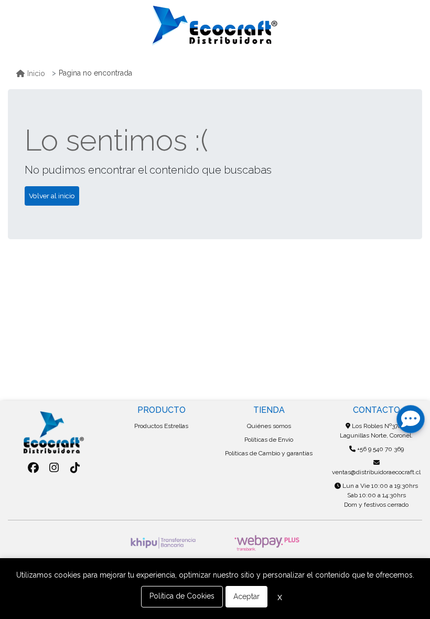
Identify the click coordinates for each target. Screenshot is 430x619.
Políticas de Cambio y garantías (269, 453)
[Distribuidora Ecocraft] (215, 26)
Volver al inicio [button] (52, 195)
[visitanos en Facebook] (33, 467)
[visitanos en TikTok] (75, 467)
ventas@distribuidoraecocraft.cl (376, 472)
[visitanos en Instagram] (54, 467)
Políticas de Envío (268, 439)
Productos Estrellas (161, 426)
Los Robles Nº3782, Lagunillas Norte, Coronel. (376, 430)
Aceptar (246, 596)
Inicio (36, 73)
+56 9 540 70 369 (380, 449)
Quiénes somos (269, 426)
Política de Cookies (181, 596)
